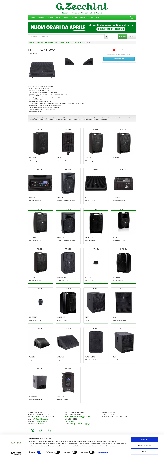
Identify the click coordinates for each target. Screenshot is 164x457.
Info (97, 18)
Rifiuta (144, 452)
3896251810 (40, 424)
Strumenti (50, 18)
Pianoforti (41, 18)
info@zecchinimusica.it (41, 419)
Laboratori (83, 18)
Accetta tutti (144, 439)
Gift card (74, 18)
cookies (79, 424)
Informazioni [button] (119, 59)
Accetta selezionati (144, 446)
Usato (66, 18)
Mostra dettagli (103, 452)
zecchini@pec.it (41, 421)
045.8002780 (35, 417)
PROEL (79, 42)
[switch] (57, 452)
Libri (92, 18)
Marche (58, 18)
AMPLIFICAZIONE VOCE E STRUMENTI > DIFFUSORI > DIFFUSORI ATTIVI (52, 42)
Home (33, 18)
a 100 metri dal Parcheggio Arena (77, 417)
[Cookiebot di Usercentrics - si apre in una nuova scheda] (16, 453)
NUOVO (122, 36)
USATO (131, 36)
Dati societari (70, 421)
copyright (87, 424)
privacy (72, 424)
